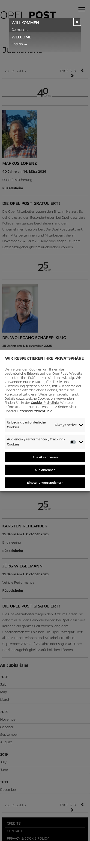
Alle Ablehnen (45, 470)
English (19, 44)
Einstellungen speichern (45, 482)
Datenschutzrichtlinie (34, 411)
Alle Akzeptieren (45, 457)
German (20, 29)
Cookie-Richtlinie (45, 402)
